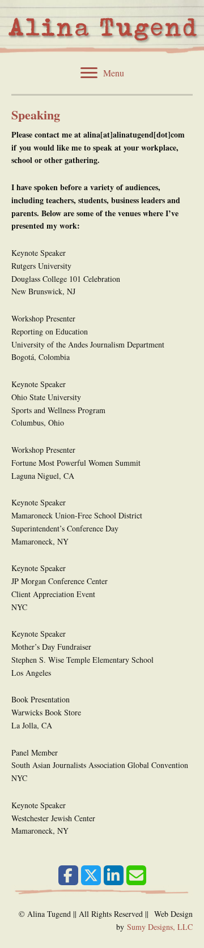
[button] (68, 875)
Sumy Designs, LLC (160, 926)
